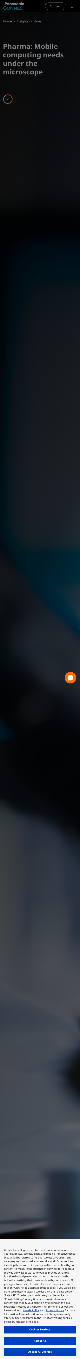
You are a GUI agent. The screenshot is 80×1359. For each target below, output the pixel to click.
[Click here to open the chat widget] (70, 677)
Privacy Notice (55, 1310)
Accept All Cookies (40, 1351)
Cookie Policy (31, 1310)
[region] (40, 1299)
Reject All (40, 1340)
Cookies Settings (39, 1329)
